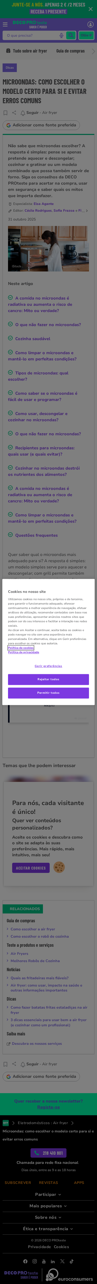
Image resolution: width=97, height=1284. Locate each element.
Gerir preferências (48, 666)
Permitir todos (48, 693)
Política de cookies (21, 648)
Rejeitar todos (48, 679)
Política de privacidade (23, 652)
